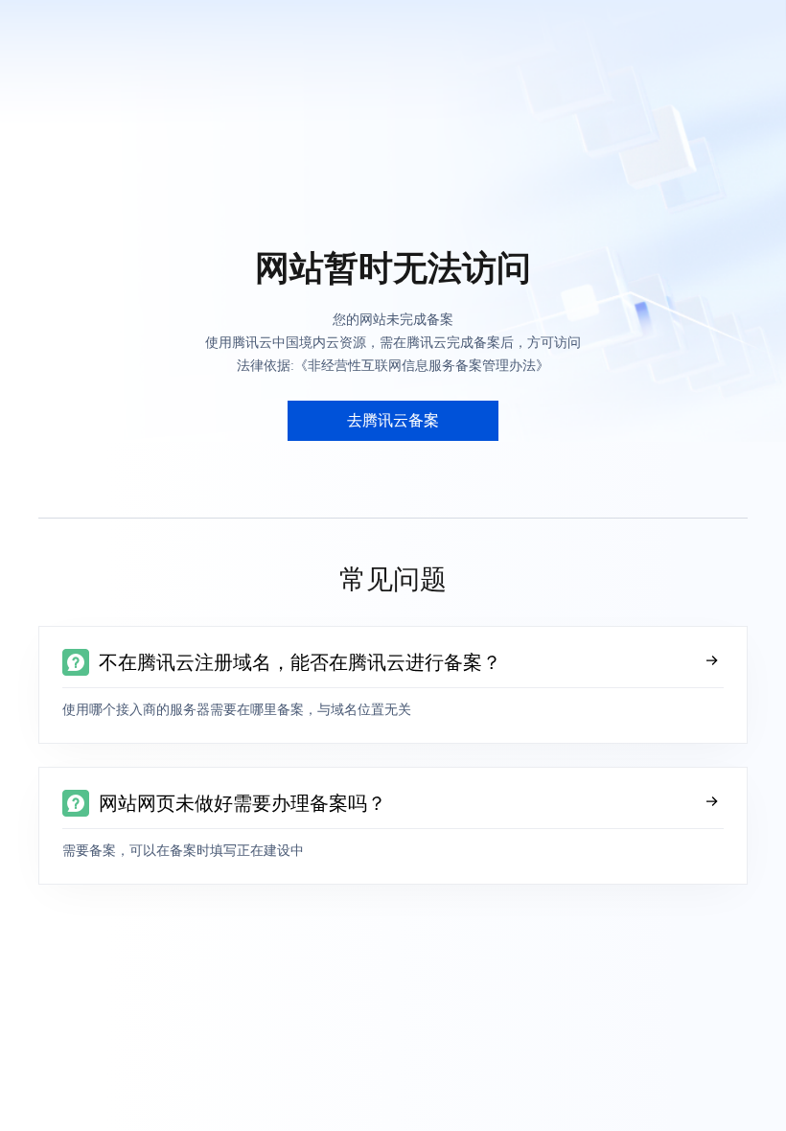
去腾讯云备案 (393, 420)
